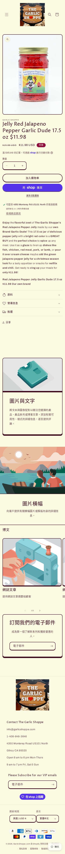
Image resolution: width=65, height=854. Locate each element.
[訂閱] (51, 646)
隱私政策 (23, 849)
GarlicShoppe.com (21, 844)
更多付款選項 (32, 195)
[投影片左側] (25, 610)
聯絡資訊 (45, 849)
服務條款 (34, 849)
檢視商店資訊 (13, 213)
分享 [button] (8, 322)
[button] (6, 14)
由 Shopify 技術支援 (39, 844)
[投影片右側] (40, 610)
